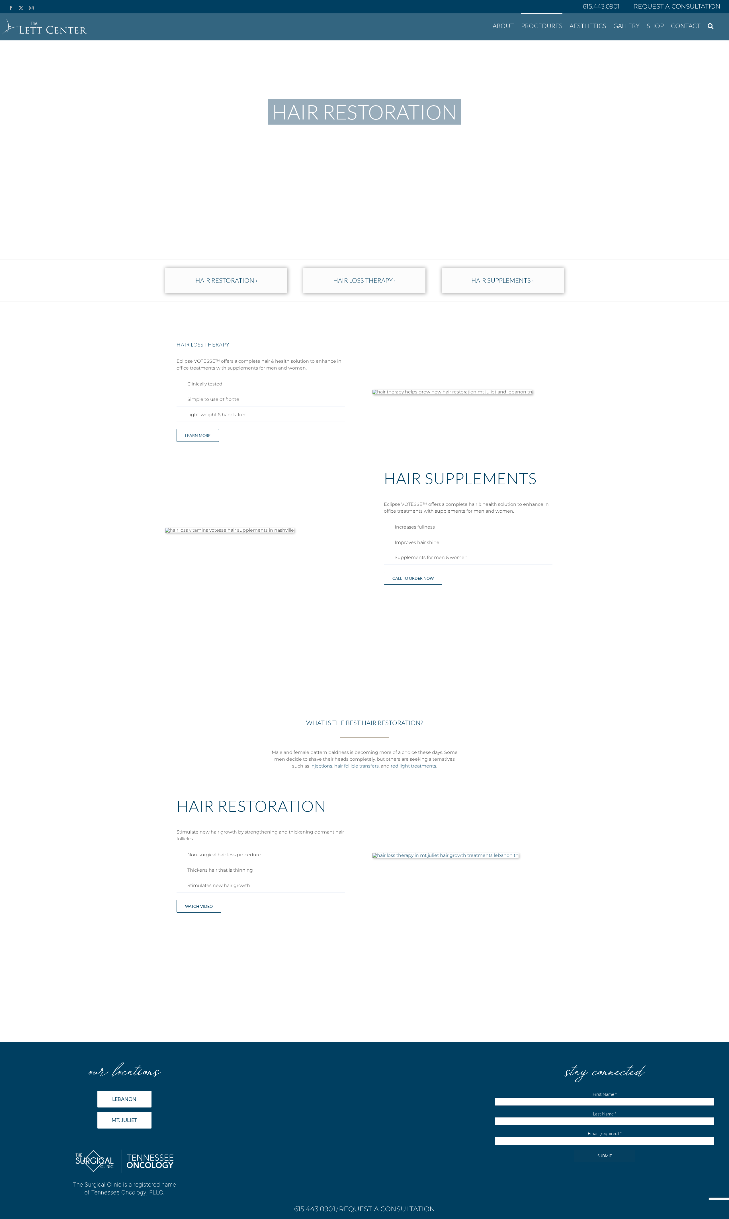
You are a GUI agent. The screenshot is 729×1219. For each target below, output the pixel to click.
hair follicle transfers (356, 766)
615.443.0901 (602, 6)
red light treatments (413, 766)
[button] (710, 25)
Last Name (604, 1114)
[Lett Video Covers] (445, 855)
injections (321, 766)
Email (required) (605, 1133)
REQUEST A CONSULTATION (676, 6)
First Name (605, 1094)
